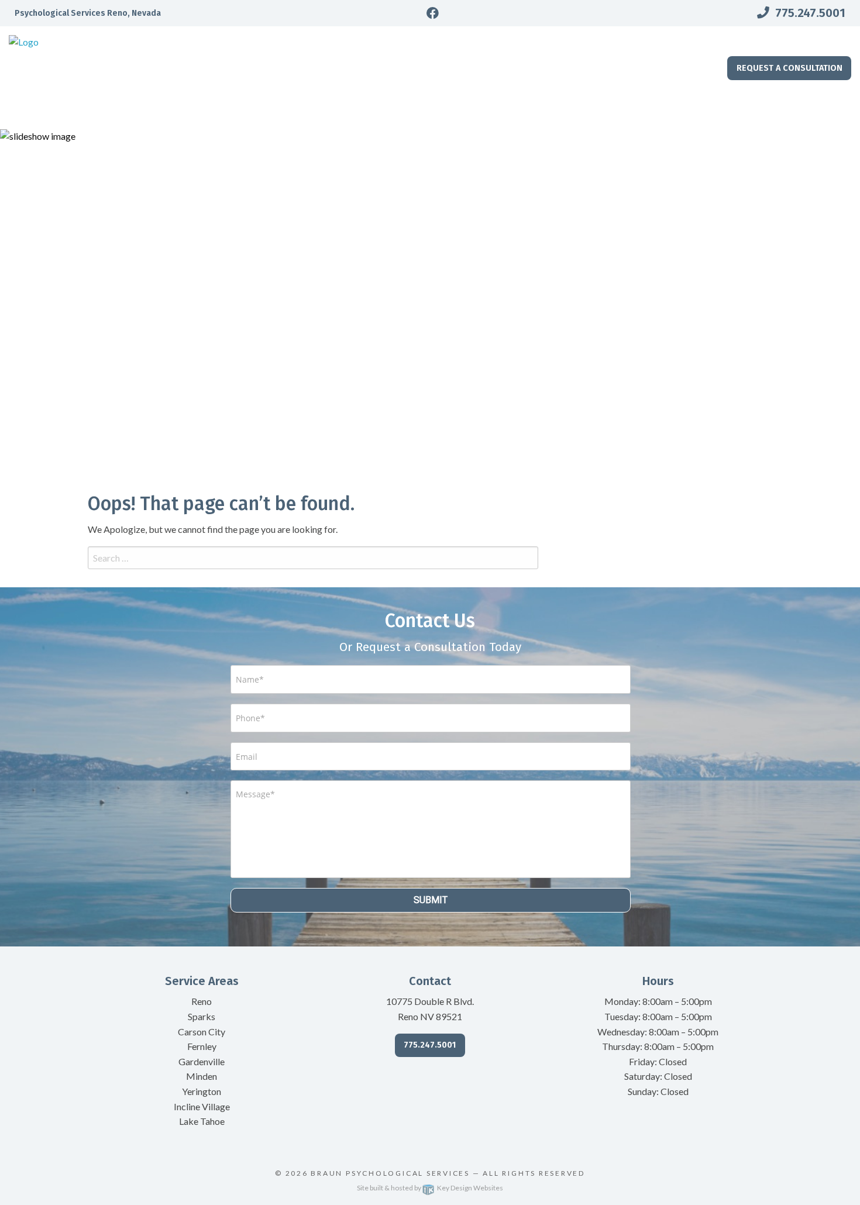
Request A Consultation (789, 68)
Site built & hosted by (430, 1187)
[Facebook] (432, 13)
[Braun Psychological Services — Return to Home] (108, 76)
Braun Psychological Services (390, 1173)
